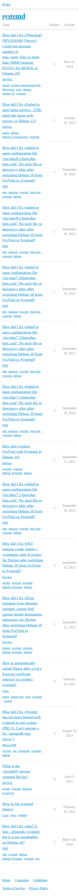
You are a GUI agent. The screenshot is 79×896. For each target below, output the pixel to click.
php (4, 192)
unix (18, 89)
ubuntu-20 (8, 93)
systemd (21, 93)
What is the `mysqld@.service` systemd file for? (16, 771)
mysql (5, 85)
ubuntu (27, 89)
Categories (22, 880)
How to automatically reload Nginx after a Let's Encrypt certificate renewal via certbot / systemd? (21, 674)
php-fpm (35, 192)
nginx (5, 132)
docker (6, 583)
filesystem (8, 89)
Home (6, 880)
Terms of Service (13, 888)
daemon (13, 192)
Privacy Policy (38, 888)
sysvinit (23, 192)
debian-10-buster (12, 473)
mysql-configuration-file (25, 85)
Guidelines (40, 880)
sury (37, 858)
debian (15, 132)
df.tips (6, 4)
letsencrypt (17, 696)
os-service (8, 793)
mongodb (23, 751)
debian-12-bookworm (15, 137)
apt (15, 751)
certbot (8, 701)
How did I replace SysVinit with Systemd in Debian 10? (21, 451)
